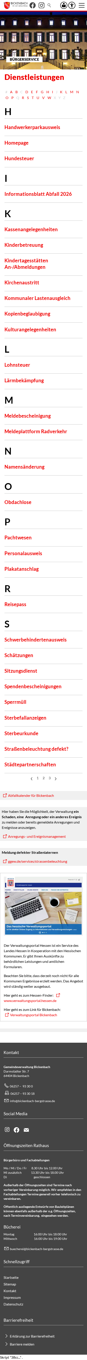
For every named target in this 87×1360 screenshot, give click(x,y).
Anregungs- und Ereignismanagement (37, 836)
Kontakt (10, 1291)
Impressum (12, 1297)
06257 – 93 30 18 (22, 1093)
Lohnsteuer (17, 365)
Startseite (11, 1277)
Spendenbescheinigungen (33, 686)
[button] (32, 5)
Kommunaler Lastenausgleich (37, 298)
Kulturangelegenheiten (30, 329)
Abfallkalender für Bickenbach (31, 795)
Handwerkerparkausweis (32, 127)
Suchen (49, 5)
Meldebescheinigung (27, 416)
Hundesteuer (19, 158)
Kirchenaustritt (21, 282)
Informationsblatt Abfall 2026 (38, 194)
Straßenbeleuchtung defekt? (36, 749)
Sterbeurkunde (21, 733)
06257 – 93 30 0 (21, 1086)
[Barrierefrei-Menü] (71, 5)
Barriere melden (22, 1344)
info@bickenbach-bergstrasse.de (32, 1101)
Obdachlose (17, 502)
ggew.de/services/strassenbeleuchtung (37, 861)
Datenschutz (13, 1304)
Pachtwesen (18, 537)
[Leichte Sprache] (63, 5)
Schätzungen (18, 655)
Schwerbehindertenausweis (35, 640)
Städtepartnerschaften (30, 764)
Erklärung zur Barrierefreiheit (32, 1336)
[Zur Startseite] (16, 5)
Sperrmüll (15, 702)
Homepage (16, 143)
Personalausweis (23, 553)
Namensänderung (24, 467)
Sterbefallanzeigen (25, 718)
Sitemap (10, 1284)
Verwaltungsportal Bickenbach (33, 1015)
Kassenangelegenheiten (31, 229)
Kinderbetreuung (23, 245)
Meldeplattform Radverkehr (35, 431)
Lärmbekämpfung (24, 380)
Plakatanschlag (21, 569)
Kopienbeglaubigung (27, 314)
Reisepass (15, 604)
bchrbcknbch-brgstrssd (36, 1249)
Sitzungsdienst (20, 671)
